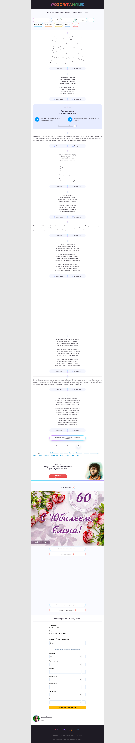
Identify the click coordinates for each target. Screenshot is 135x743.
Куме (77, 455)
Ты (52, 627)
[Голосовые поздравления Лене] (75, 25)
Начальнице (94, 453)
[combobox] (67, 643)
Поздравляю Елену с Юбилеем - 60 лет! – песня (86, 119)
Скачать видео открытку (66, 610)
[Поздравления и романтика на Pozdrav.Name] (67, 4)
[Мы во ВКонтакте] (64, 730)
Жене (61, 455)
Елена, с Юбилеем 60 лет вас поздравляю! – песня (50, 119)
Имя (52, 639)
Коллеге (86, 453)
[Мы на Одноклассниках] (71, 730)
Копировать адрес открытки (66, 548)
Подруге (71, 453)
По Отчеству (54, 453)
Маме (67, 455)
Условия (55, 735)
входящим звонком (58, 476)
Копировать (59, 68)
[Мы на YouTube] (56, 730)
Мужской (54, 633)
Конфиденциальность (67, 735)
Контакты (79, 735)
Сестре (40, 455)
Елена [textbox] (52, 643)
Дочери (46, 455)
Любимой (79, 453)
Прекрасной (64, 453)
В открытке (77, 68)
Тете (34, 455)
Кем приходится (63, 639)
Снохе (72, 455)
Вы (58, 627)
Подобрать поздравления (67, 707)
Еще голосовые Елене (65, 126)
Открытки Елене (65, 487)
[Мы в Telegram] (78, 730)
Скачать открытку (66, 554)
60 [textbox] (51, 657)
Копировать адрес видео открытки (66, 604)
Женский (63, 633)
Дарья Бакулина (46, 717)
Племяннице (54, 455)
